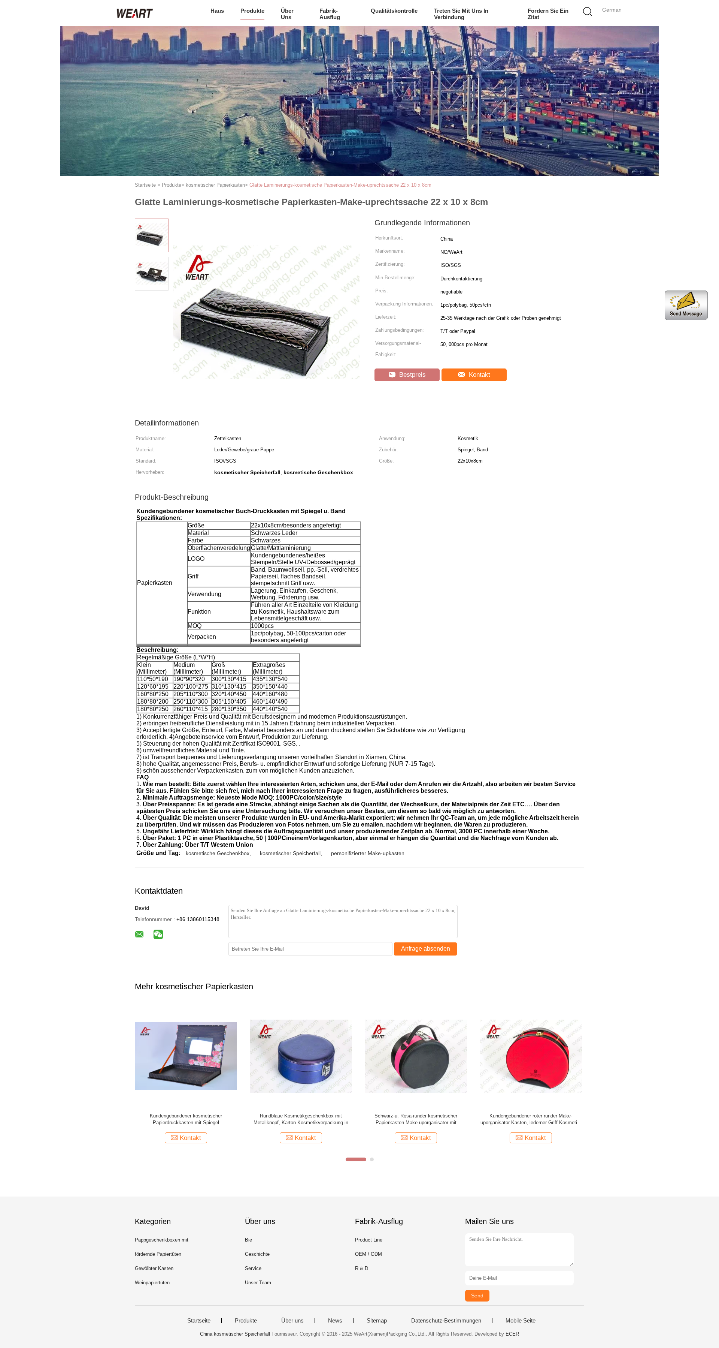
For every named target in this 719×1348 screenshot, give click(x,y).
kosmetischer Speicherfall (290, 853)
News (335, 1320)
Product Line (368, 1240)
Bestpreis (411, 374)
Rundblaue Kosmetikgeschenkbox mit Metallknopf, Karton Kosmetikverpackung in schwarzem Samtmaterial (301, 1119)
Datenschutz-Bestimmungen (446, 1320)
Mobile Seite (521, 1320)
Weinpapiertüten (152, 1282)
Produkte (252, 10)
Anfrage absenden (425, 948)
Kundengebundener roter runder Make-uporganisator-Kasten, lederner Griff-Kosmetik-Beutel (530, 1119)
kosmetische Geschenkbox (217, 853)
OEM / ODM (368, 1254)
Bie (248, 1240)
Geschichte (257, 1254)
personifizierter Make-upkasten (367, 853)
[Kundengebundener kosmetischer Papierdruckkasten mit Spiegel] (186, 1056)
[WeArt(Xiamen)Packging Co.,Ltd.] (133, 13)
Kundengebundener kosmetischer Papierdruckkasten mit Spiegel (186, 1119)
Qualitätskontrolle (394, 10)
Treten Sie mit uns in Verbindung (461, 13)
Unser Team (258, 1282)
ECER (512, 1334)
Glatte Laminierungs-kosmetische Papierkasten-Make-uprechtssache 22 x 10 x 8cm (340, 185)
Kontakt (478, 374)
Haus (217, 10)
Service (253, 1268)
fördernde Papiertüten (158, 1254)
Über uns (287, 13)
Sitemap (377, 1320)
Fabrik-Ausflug (329, 13)
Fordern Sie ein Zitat (548, 13)
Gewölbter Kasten (154, 1268)
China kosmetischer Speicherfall (235, 1334)
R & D (361, 1268)
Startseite (198, 1320)
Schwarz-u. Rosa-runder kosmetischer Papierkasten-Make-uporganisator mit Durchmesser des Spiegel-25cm (415, 1119)
